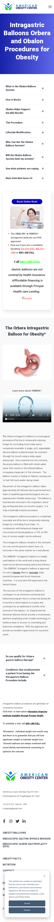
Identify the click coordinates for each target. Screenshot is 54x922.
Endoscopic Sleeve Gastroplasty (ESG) (25, 845)
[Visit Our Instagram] (11, 821)
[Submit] (46, 84)
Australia (33, 572)
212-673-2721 (27, 249)
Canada (16, 572)
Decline (27, 910)
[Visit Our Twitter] (17, 821)
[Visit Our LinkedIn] (24, 821)
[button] (26, 88)
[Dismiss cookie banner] (44, 876)
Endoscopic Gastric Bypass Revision (26, 839)
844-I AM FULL (33, 723)
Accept (27, 903)
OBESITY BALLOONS (14, 833)
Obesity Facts (12, 859)
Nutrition (9, 864)
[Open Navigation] (50, 7)
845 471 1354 (21, 804)
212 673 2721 (9, 804)
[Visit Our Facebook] (4, 821)
